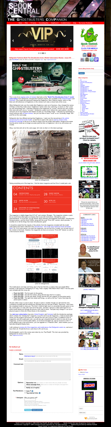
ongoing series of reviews (28, 97)
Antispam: (19, 397)
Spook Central (84, 112)
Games (84, 107)
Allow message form (33, 384)
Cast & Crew (83, 81)
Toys (42, 59)
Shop (74, 23)
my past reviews (28, 113)
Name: (21, 354)
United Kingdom (67, 98)
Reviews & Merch (85, 103)
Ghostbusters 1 (84, 87)
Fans (81, 84)
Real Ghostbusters (85, 100)
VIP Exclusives (84, 115)
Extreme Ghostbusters (86, 82)
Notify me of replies (32, 387)
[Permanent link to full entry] (10, 59)
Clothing (84, 106)
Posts (86, 372)
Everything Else (44, 23)
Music (83, 110)
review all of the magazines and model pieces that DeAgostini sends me (42, 327)
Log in (80, 408)
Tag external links (32, 393)
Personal (82, 97)
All (80, 80)
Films (26, 23)
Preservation (83, 98)
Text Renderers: (18, 391)
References (83, 102)
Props (81, 99)
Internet (82, 93)
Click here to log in (29, 356)
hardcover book (49, 226)
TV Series (33, 23)
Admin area (82, 412)
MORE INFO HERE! (62, 49)
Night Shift (83, 95)
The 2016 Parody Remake (87, 113)
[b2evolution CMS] (90, 419)
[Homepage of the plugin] (32, 391)
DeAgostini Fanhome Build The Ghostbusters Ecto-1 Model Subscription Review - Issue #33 (40, 58)
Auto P (28, 391)
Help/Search (55, 23)
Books (83, 104)
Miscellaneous (84, 94)
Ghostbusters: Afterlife (86, 90)
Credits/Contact (66, 23)
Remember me (31, 382)
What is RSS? (81, 374)
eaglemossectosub (51, 59)
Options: (20, 382)
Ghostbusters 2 (84, 89)
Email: (21, 359)
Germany (12, 100)
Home (20, 23)
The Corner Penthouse (85, 23)
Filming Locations (84, 86)
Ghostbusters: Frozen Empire (88, 91)
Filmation (82, 85)
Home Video (85, 108)
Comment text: (18, 364)
